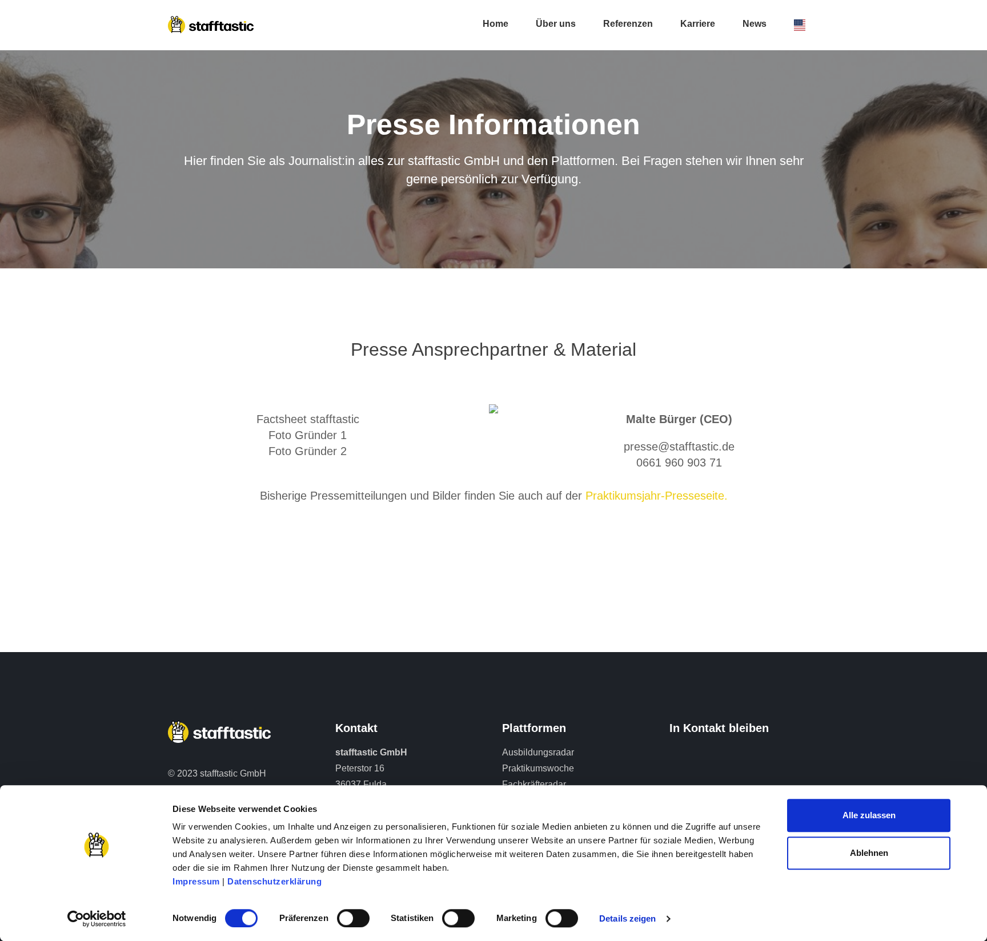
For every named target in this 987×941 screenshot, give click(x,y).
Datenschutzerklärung (274, 881)
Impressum (196, 881)
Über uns (556, 24)
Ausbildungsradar (538, 752)
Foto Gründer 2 (307, 451)
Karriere (697, 24)
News (755, 24)
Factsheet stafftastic (307, 419)
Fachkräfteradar (534, 784)
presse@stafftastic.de (679, 446)
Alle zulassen (869, 815)
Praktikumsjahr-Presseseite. (656, 495)
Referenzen (628, 24)
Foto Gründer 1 (307, 435)
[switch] (353, 918)
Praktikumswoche (538, 768)
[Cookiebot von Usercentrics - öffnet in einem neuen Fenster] (97, 918)
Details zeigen (627, 918)
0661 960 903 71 (679, 462)
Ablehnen (869, 853)
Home (495, 24)
